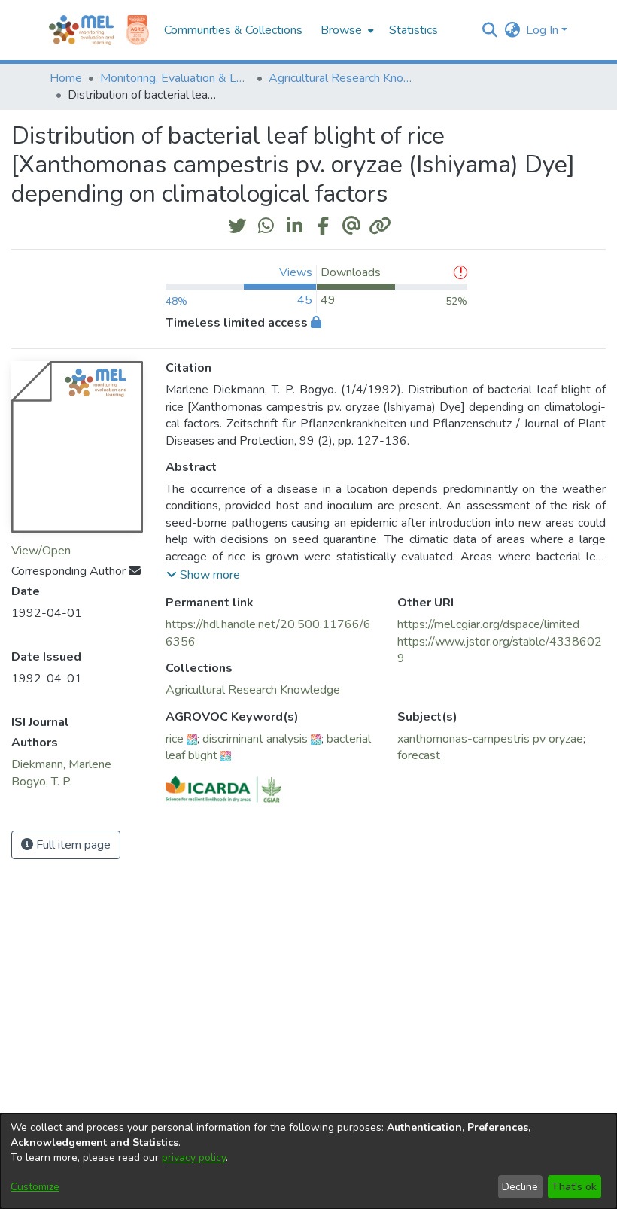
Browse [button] (341, 30)
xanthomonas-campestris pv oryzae (490, 739)
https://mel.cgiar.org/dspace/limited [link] (488, 624)
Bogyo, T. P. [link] (41, 781)
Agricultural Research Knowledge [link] (344, 78)
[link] (253, 690)
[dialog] (308, 1161)
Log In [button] (543, 30)
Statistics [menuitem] (413, 30)
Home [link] (66, 78)
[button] (489, 30)
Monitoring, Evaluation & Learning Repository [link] (175, 78)
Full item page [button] (72, 845)
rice (175, 739)
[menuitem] (346, 30)
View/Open (41, 550)
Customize (35, 1187)
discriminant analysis (255, 739)
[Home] (81, 30)
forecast (418, 755)
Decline (520, 1187)
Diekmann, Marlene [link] (61, 764)
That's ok (574, 1187)
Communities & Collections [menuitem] (233, 30)
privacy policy (194, 1157)
